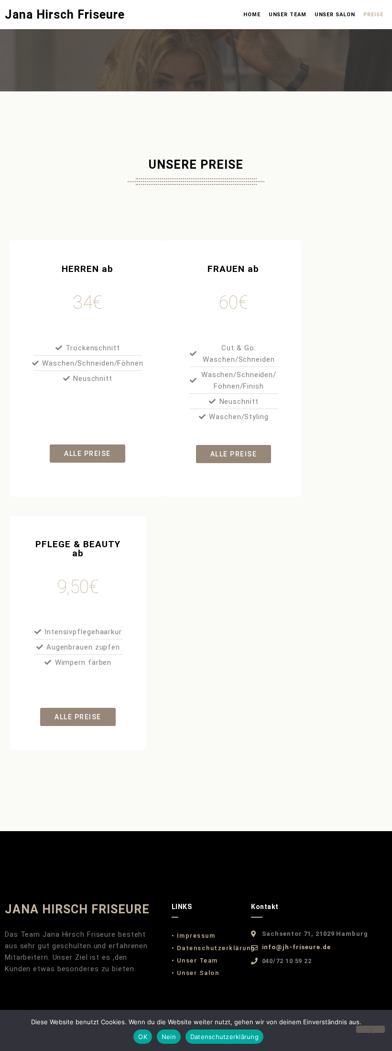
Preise (373, 14)
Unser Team (287, 14)
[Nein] (370, 1029)
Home (252, 14)
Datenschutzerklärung (224, 1036)
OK (142, 1036)
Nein (169, 1036)
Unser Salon (335, 14)
